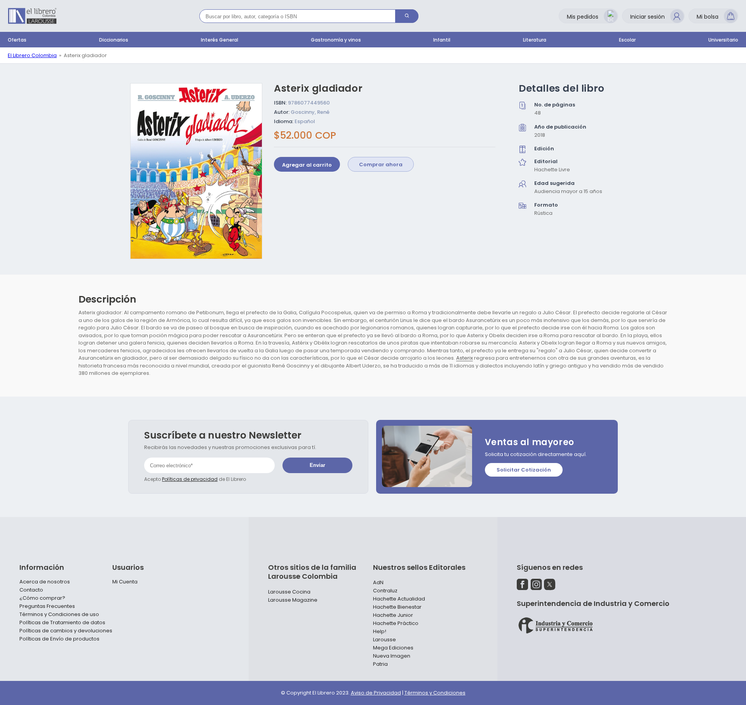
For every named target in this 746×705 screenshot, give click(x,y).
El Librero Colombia (32, 55)
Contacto (31, 590)
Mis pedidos (582, 16)
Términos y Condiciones (434, 692)
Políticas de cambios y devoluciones (65, 631)
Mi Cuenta (125, 582)
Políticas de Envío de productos (59, 639)
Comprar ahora (381, 164)
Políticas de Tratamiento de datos (62, 623)
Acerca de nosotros (44, 582)
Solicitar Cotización (524, 469)
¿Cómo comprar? (42, 598)
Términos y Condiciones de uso (59, 614)
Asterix (464, 358)
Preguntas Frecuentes (47, 606)
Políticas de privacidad (190, 479)
